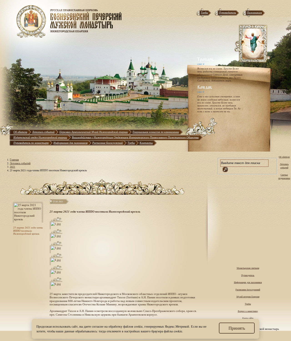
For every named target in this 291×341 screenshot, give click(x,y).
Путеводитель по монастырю (31, 143)
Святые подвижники (284, 176)
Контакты (146, 143)
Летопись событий (43, 132)
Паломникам (254, 12)
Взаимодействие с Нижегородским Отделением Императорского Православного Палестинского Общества (135, 137)
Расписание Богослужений (107, 143)
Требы (204, 12)
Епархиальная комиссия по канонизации (156, 132)
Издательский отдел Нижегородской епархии (40, 137)
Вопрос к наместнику (248, 311)
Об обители (20, 132)
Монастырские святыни (248, 268)
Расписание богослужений (248, 289)
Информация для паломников (70, 143)
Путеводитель (227, 12)
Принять (236, 328)
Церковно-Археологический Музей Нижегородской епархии (93, 132)
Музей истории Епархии (247, 296)
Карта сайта (247, 318)
